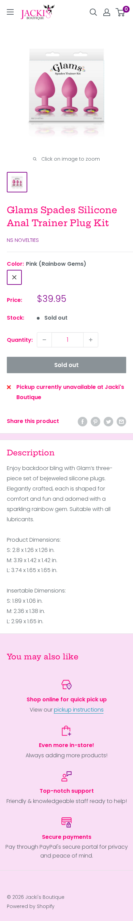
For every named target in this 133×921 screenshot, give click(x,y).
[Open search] (93, 12)
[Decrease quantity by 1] (44, 340)
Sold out (66, 365)
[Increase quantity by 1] (91, 340)
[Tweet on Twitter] (108, 421)
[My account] (106, 12)
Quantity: (20, 340)
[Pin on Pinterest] (95, 421)
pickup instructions (79, 710)
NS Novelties (23, 240)
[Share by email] (121, 421)
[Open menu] (10, 12)
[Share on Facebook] (82, 421)
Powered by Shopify (31, 906)
